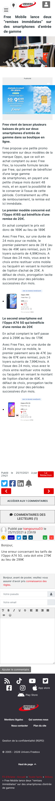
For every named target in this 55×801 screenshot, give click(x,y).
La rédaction (46, 474)
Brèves (49, 776)
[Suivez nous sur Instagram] (23, 687)
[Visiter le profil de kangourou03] (4, 529)
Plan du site (39, 725)
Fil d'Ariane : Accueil (14, 776)
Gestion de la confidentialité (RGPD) (23, 740)
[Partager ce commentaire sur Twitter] (19, 537)
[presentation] (3, 611)
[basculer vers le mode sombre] (13, 5)
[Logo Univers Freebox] (27, 5)
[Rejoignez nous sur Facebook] (9, 687)
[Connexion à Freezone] (46, 4)
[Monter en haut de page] (30, 537)
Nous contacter (19, 725)
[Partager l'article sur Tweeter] (5, 485)
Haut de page (26, 764)
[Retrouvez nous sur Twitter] (46, 680)
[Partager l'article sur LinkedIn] (21, 485)
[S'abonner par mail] (29, 485)
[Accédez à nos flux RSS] (8, 680)
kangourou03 (33, 529)
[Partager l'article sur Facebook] (13, 485)
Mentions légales (13, 719)
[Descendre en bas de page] (25, 537)
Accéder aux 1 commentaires (27, 500)
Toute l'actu (35, 776)
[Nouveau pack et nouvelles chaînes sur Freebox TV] (6, 491)
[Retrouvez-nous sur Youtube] (33, 680)
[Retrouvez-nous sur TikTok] (19, 680)
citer (11, 537)
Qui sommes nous (38, 719)
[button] (3, 610)
